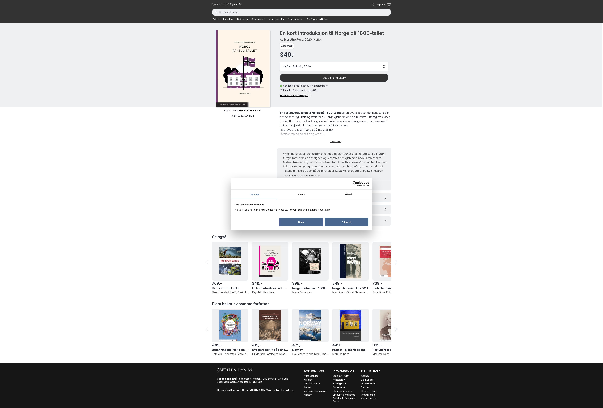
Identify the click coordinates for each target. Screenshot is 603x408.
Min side (308, 379)
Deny (301, 222)
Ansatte (308, 394)
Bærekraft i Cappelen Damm (344, 400)
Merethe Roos (293, 39)
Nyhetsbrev (339, 379)
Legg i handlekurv (334, 77)
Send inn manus (312, 383)
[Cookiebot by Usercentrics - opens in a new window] (355, 183)
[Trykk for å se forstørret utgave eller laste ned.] (243, 68)
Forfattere (228, 19)
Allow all (346, 222)
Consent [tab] (254, 194)
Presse (307, 387)
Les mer (335, 141)
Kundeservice (311, 376)
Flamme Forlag (368, 391)
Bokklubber (367, 379)
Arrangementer (276, 19)
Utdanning (242, 19)
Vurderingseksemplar (315, 391)
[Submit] (215, 12)
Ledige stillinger (341, 376)
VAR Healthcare (369, 398)
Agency (365, 376)
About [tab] (348, 193)
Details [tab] (301, 193)
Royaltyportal (339, 383)
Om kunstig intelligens (344, 394)
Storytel (365, 387)
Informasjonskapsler (343, 391)
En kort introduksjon (250, 110)
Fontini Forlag (368, 394)
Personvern (339, 387)
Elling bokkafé (295, 19)
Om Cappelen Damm (317, 19)
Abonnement (258, 19)
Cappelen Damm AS (230, 390)
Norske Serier (368, 383)
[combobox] (301, 12)
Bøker (216, 19)
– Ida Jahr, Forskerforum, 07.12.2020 (301, 175)
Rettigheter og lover (283, 390)
